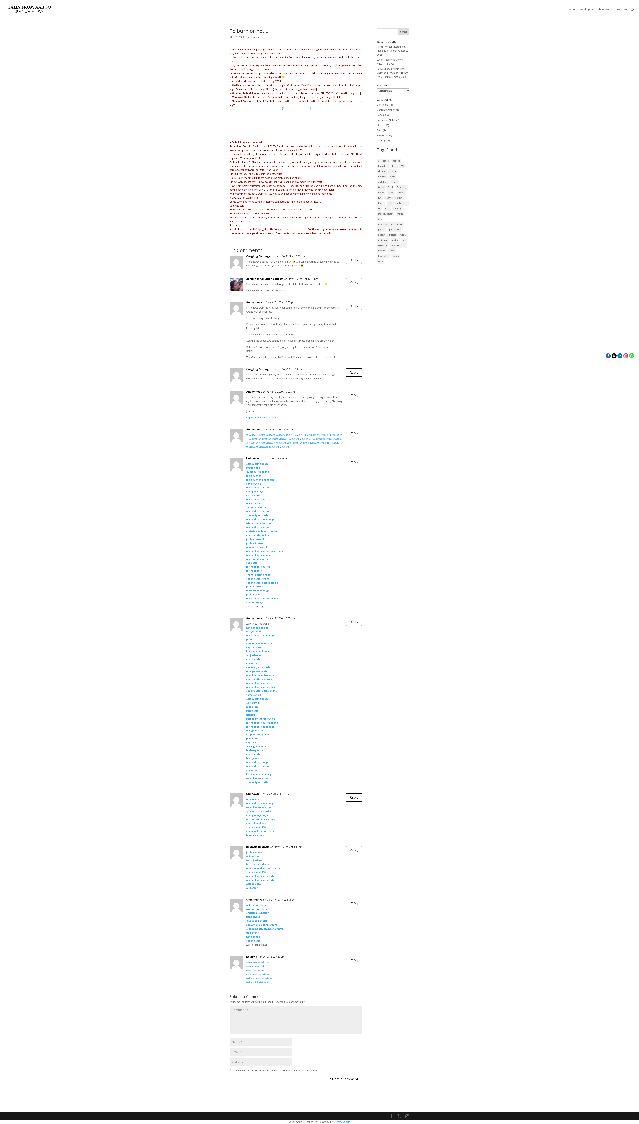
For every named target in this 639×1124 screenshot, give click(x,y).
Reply (354, 259)
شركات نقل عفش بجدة (257, 973)
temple (381, 250)
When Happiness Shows (390, 59)
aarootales (383, 160)
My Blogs (585, 9)
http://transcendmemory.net (261, 417)
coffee (393, 171)
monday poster (385, 213)
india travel (402, 203)
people (381, 229)
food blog (401, 187)
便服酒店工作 (332, 438)
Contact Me (620, 9)
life (379, 208)
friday (381, 192)
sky (404, 240)
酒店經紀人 (252, 434)
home (381, 203)
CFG (403, 166)
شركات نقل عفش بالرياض (259, 977)
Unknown (252, 458)
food (390, 187)
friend (391, 192)
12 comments (254, 37)
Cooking (382, 176)
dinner (395, 182)
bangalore (383, 166)
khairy (250, 956)
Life (379, 125)
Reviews (381, 135)
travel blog (383, 256)
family (381, 187)
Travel (380, 140)
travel (391, 250)
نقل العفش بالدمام (255, 965)
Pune (379, 130)
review (395, 240)
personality (394, 229)
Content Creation (386, 109)
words (396, 256)
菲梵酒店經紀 (266, 434)
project (392, 234)
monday (397, 208)
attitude (396, 160)
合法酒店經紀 (293, 438)
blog (394, 166)
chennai (382, 171)
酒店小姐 (302, 434)
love (387, 208)
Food (380, 114)
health (388, 197)
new (380, 219)
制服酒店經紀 (266, 442)
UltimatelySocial (342, 1121)
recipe (403, 234)
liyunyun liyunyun (258, 847)
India (390, 203)
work (380, 261)
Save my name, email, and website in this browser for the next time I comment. (276, 1070)
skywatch (382, 245)
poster (381, 234)
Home (571, 9)
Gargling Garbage (258, 256)
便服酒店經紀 (315, 434)
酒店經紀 (278, 434)
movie (400, 213)
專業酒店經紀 (279, 438)
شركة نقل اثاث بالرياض (257, 981)
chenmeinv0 (254, 899)
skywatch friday (398, 245)
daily (392, 176)
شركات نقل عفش (255, 969)
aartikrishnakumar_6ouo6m (265, 279)
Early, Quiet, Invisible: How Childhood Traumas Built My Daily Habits (392, 72)
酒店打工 (327, 434)
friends (401, 192)
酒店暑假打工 (308, 438)
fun (379, 197)
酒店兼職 (320, 438)
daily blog (383, 182)
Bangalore (382, 104)
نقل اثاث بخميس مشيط (257, 961)
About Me (603, 9)
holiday (398, 197)
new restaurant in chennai (390, 224)
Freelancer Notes (386, 120)
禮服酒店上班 (290, 434)
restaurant (383, 240)
